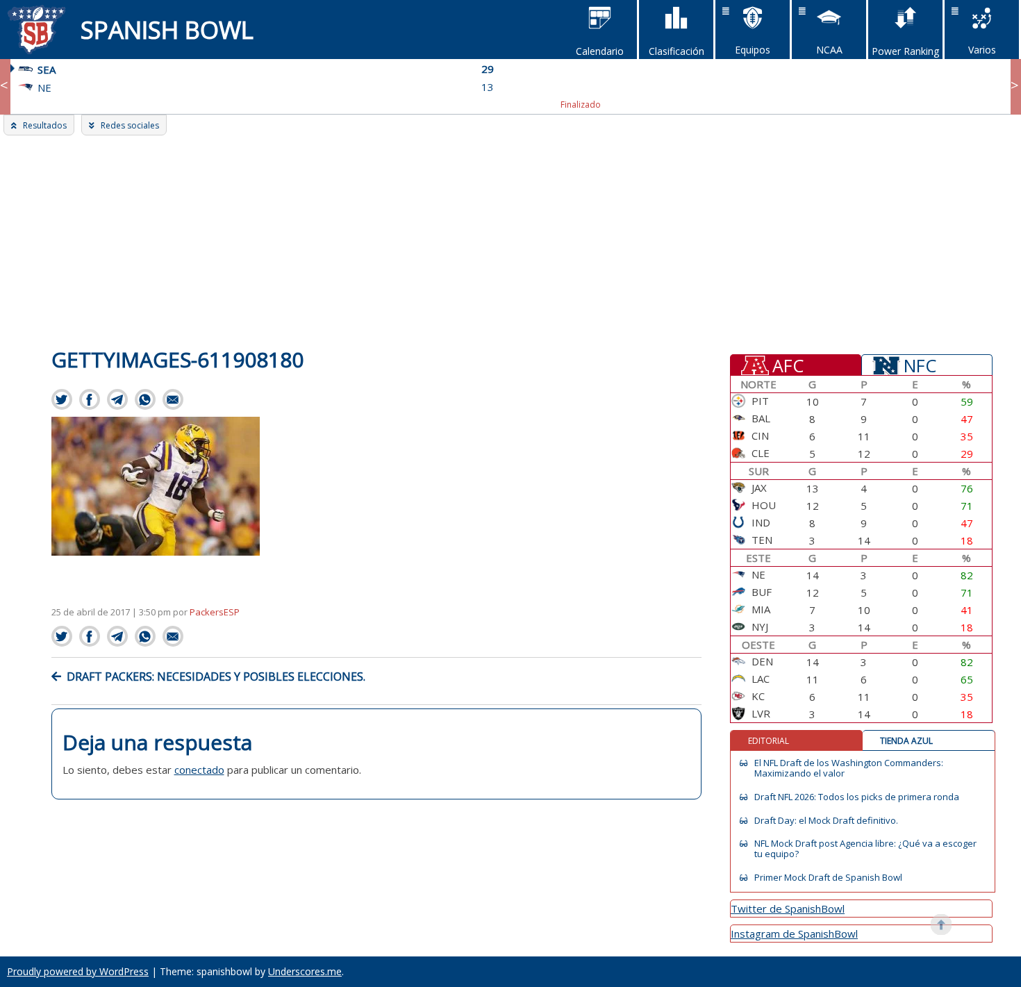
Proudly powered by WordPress (78, 971)
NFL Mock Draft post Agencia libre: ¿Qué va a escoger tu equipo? (865, 848)
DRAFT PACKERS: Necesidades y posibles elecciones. (216, 676)
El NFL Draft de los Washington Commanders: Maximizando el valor (848, 768)
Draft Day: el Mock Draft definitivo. (826, 820)
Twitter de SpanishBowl (788, 908)
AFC (788, 364)
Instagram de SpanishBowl (794, 933)
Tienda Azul (906, 741)
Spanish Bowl (167, 29)
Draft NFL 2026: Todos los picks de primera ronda (856, 797)
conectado (199, 770)
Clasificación (676, 51)
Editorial (768, 741)
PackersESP (215, 612)
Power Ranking (905, 51)
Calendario (600, 51)
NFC (920, 364)
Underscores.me (305, 971)
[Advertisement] (510, 239)
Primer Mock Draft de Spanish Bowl (828, 877)
